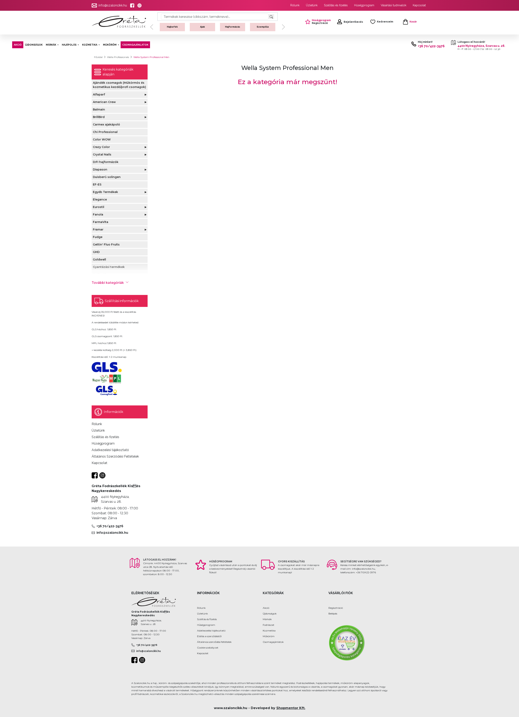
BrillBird (99, 117)
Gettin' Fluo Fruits (106, 244)
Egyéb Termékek (105, 192)
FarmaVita (100, 222)
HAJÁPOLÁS (69, 44)
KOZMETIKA (89, 44)
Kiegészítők (232, 27)
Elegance (100, 199)
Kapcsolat (419, 5)
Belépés (332, 613)
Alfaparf (99, 94)
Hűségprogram (364, 5)
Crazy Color (101, 147)
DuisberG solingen (107, 177)
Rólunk (294, 5)
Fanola (98, 214)
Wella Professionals (118, 57)
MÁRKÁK (51, 44)
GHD (96, 252)
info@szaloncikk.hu (113, 5)
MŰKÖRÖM (110, 44)
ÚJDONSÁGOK (34, 44)
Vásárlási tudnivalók (393, 5)
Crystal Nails (102, 154)
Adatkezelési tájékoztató (211, 630)
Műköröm (269, 636)
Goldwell (99, 259)
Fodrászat (268, 624)
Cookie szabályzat (207, 647)
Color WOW (102, 139)
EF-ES (97, 184)
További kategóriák (108, 283)
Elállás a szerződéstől (209, 636)
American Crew (104, 102)
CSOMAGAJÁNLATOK (135, 44)
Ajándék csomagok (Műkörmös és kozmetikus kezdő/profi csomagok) (119, 85)
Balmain (99, 109)
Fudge (97, 237)
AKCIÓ (18, 44)
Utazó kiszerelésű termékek (263, 30)
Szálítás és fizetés (207, 619)
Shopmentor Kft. (290, 708)
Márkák (267, 619)
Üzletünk (311, 5)
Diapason (100, 169)
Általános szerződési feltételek (214, 641)
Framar (98, 229)
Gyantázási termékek (109, 267)
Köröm (172, 27)
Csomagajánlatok (273, 641)
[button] (152, 30)
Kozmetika (269, 630)
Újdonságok (270, 613)
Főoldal (98, 57)
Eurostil (98, 207)
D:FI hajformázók (105, 162)
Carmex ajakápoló (106, 124)
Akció (266, 607)
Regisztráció (335, 607)
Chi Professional (105, 132)
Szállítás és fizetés (336, 5)
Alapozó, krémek (202, 27)
